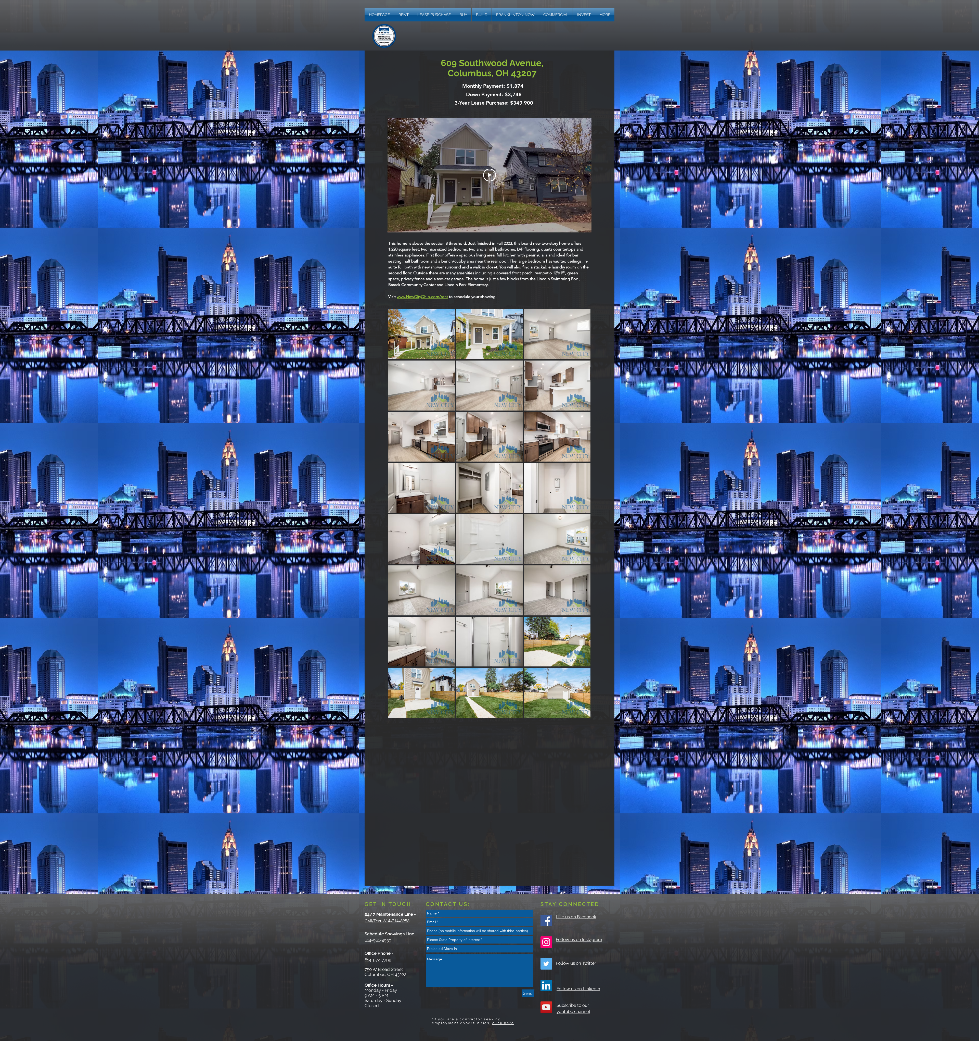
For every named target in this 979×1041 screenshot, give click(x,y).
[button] (604, 14)
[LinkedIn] (546, 985)
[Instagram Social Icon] (546, 942)
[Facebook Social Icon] (546, 920)
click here (503, 1023)
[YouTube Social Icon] (546, 1007)
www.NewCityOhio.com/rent (422, 296)
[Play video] (489, 175)
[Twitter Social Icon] (546, 964)
